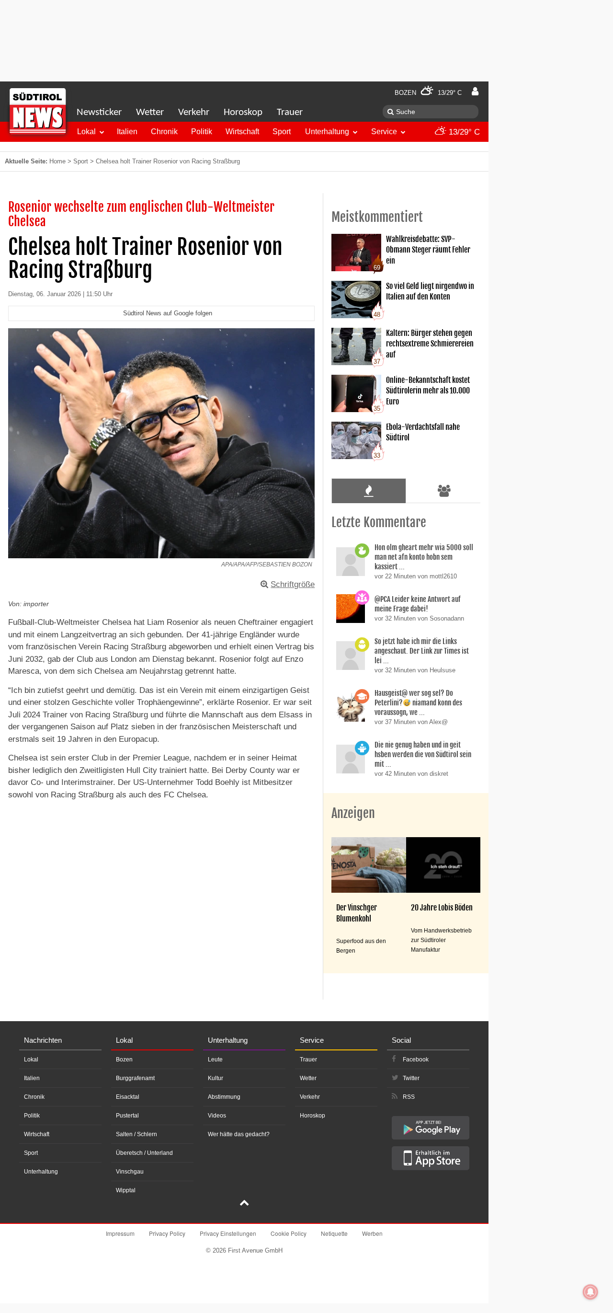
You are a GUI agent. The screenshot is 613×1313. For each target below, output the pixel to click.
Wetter (150, 112)
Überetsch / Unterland (144, 1153)
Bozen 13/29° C (428, 92)
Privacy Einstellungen (228, 1233)
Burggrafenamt (135, 1078)
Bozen (124, 1059)
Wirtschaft (242, 131)
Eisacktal (127, 1097)
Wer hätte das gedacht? (239, 1134)
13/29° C (463, 132)
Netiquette (334, 1233)
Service (384, 131)
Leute (215, 1059)
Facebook (416, 1059)
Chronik (164, 131)
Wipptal (126, 1190)
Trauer (290, 112)
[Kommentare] (368, 490)
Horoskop (243, 112)
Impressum (120, 1233)
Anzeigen (353, 813)
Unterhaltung (327, 131)
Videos (217, 1115)
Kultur (215, 1078)
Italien (127, 131)
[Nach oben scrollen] (244, 1203)
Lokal (86, 131)
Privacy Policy (167, 1233)
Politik (201, 131)
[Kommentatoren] (444, 490)
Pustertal (127, 1115)
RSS (409, 1097)
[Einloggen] (475, 91)
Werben (372, 1233)
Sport (281, 131)
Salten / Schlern (136, 1134)
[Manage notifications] (590, 1292)
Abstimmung (224, 1097)
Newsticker (99, 112)
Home (57, 161)
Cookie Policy (288, 1233)
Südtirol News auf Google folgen (167, 313)
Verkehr (193, 112)
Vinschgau (130, 1171)
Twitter (411, 1078)
